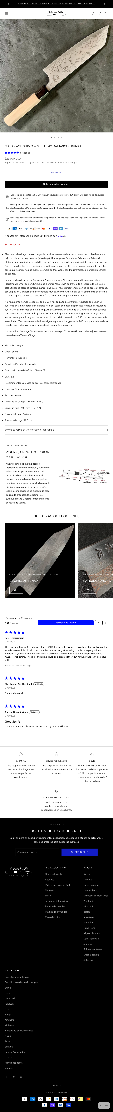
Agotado (56, 172)
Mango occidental (14, 1062)
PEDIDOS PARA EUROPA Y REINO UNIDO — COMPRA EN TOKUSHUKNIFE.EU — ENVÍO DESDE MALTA (56, 4)
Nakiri (8, 1036)
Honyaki (9, 1014)
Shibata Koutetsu (92, 949)
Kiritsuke (9, 1025)
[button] (12, 152)
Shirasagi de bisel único (95, 895)
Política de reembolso (56, 906)
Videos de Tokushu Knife (58, 885)
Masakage (88, 917)
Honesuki (10, 998)
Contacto (49, 890)
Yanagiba (9, 1068)
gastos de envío (37, 162)
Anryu (86, 874)
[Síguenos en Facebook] (6, 1076)
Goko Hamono (91, 885)
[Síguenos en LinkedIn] (21, 1076)
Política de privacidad (56, 912)
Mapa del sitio (52, 917)
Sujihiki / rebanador (15, 1052)
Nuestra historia (53, 874)
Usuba (8, 1057)
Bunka (8, 987)
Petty (7, 1041)
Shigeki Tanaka (91, 954)
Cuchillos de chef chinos (17, 977)
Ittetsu (86, 912)
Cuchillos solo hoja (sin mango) (21, 982)
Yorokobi (88, 901)
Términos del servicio (56, 901)
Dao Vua (87, 879)
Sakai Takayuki (91, 938)
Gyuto (8, 1009)
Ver (16, 589)
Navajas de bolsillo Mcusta (19, 1030)
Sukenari (88, 960)
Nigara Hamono (91, 933)
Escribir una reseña (66, 622)
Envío (48, 895)
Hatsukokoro (90, 890)
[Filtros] (98, 622)
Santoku (9, 1046)
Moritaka (88, 922)
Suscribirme (79, 852)
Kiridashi (9, 1020)
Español (55, 1086)
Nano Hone (89, 928)
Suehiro (87, 944)
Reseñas (49, 879)
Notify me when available (56, 184)
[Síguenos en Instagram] (13, 1076)
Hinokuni (88, 906)
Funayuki (9, 1003)
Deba (7, 993)
